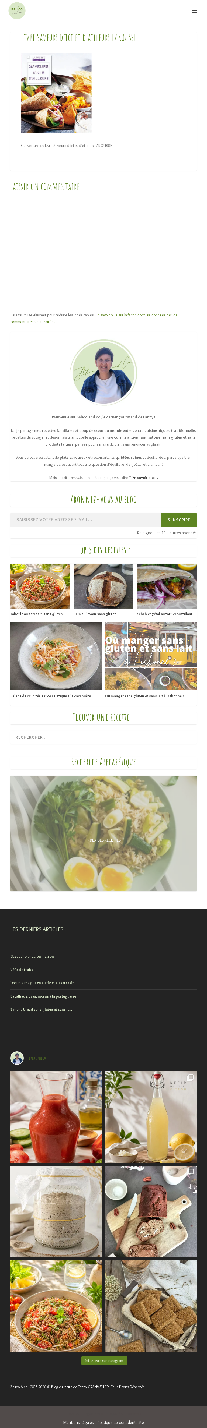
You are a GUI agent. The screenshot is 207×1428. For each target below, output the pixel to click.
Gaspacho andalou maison (32, 956)
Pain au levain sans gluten (95, 614)
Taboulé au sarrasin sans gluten (36, 614)
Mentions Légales (78, 1422)
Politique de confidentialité (121, 1422)
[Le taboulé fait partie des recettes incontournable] (56, 1306)
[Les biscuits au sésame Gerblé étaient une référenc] (151, 1306)
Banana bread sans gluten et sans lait (41, 1009)
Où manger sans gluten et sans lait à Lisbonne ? (144, 696)
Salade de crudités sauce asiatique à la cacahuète (50, 696)
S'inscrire (179, 519)
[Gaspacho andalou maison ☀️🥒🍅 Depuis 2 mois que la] (56, 1117)
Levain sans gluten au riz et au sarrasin (42, 982)
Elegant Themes (93, 1414)
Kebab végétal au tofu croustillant (164, 614)
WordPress (134, 1414)
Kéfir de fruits (21, 969)
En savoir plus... (145, 477)
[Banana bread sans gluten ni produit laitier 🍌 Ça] (151, 1211)
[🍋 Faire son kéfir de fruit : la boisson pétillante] (151, 1117)
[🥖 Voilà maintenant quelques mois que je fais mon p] (56, 1211)
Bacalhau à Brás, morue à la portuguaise (43, 996)
